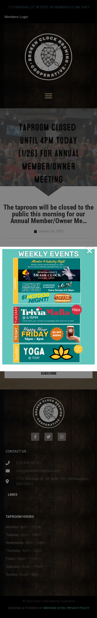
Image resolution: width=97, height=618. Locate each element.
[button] (89, 250)
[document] (48, 309)
